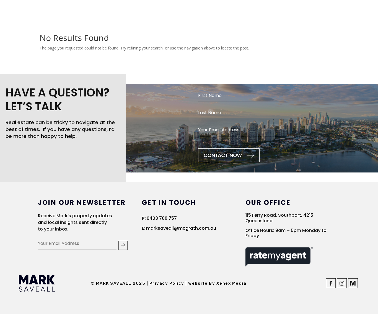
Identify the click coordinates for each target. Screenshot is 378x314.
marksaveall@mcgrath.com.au (181, 228)
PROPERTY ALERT (341, 13)
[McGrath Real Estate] (353, 286)
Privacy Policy (167, 283)
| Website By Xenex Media (215, 283)
